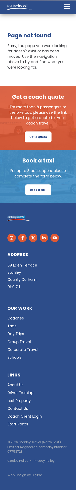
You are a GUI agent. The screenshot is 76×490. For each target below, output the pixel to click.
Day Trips (15, 333)
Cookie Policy (17, 460)
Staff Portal (17, 424)
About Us (15, 384)
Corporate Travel (22, 349)
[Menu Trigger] (67, 6)
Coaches (15, 318)
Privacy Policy (44, 460)
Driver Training (20, 392)
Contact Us (17, 408)
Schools (14, 357)
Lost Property (19, 400)
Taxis (11, 326)
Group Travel (19, 341)
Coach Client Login (24, 416)
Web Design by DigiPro (24, 475)
